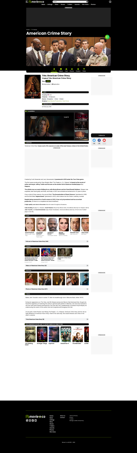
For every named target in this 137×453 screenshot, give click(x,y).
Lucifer (86, 343)
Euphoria (51, 343)
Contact (62, 417)
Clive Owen (84, 233)
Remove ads (69, 7)
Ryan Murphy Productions (55, 101)
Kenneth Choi (74, 233)
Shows (63, 4)
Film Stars (85, 4)
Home (28, 29)
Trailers (69, 4)
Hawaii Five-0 (65, 343)
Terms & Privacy (73, 415)
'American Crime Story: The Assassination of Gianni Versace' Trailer (31, 259)
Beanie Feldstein (62, 233)
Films (56, 4)
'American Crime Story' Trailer (64, 258)
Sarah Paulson (29, 233)
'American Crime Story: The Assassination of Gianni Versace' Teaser (48, 259)
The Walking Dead (29, 344)
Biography (50, 99)
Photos (93, 4)
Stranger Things (42, 343)
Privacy (71, 417)
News (43, 4)
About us (62, 416)
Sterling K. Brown (51, 233)
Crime (56, 99)
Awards (77, 4)
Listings (49, 4)
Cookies (71, 419)
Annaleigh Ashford (39, 233)
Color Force (65, 101)
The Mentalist (76, 343)
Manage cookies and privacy (76, 420)
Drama (61, 99)
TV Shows (34, 29)
